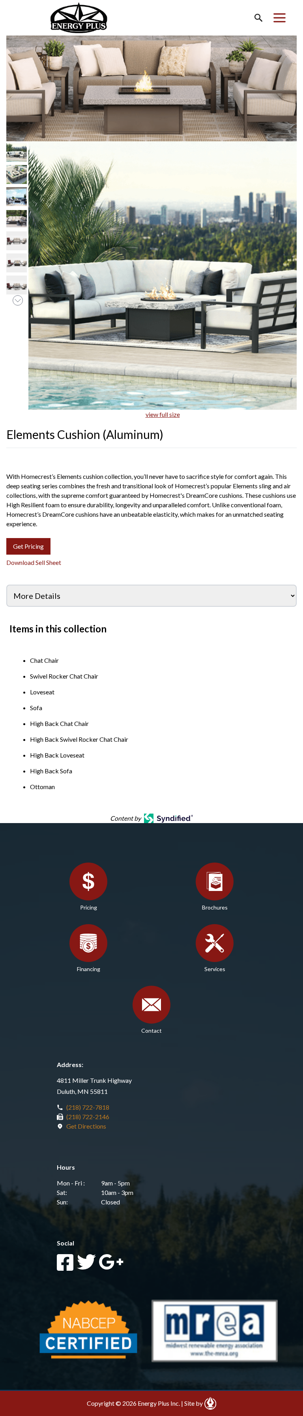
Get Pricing (28, 546)
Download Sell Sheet (33, 562)
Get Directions (86, 1126)
